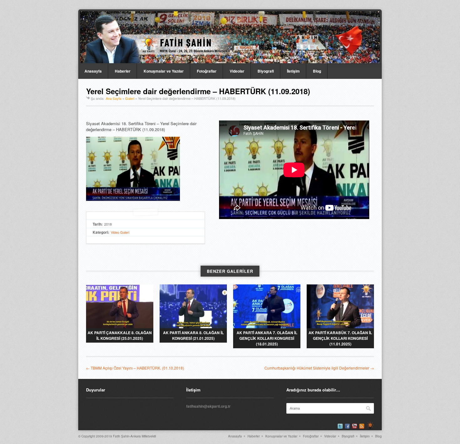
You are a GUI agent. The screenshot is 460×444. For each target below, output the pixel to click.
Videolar (237, 71)
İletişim (293, 71)
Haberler (122, 71)
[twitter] (340, 426)
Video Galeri (120, 232)
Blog (317, 71)
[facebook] (347, 426)
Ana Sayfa (113, 98)
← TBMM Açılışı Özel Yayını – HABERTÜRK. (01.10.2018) (135, 367)
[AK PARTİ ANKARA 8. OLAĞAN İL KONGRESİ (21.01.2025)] (193, 306)
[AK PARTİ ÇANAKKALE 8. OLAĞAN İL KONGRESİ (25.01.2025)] (119, 306)
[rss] (361, 426)
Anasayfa (93, 71)
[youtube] (354, 426)
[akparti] (370, 425)
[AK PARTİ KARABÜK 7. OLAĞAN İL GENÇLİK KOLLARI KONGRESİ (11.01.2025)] (340, 306)
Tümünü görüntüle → (230, 282)
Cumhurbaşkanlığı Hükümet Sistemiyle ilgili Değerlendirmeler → (319, 367)
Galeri (129, 98)
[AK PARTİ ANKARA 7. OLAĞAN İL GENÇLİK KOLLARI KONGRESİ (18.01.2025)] (266, 306)
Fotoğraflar (207, 71)
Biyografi (266, 71)
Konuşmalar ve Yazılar (164, 71)
